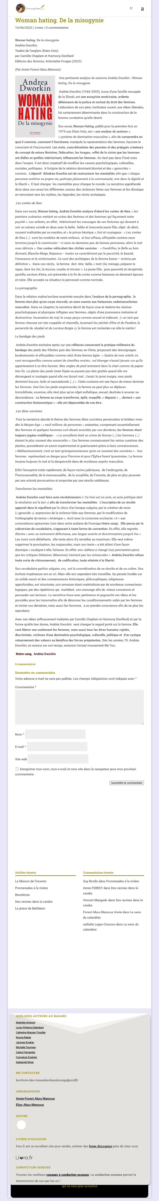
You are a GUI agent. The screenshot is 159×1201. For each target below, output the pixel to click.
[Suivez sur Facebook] (21, 1124)
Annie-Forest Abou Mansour (35, 1098)
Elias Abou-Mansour (30, 1105)
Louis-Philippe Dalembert (30, 1027)
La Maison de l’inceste (30, 881)
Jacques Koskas (25, 1042)
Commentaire (25, 687)
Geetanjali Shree (25, 1062)
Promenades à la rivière (31, 888)
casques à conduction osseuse (67, 1175)
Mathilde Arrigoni (25, 1022)
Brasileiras (22, 895)
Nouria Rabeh (23, 1037)
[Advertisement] (79, 834)
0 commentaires (57, 28)
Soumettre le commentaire (126, 782)
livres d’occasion (100, 1146)
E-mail (20, 747)
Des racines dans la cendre (33, 902)
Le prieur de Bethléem (30, 908)
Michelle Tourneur (26, 1047)
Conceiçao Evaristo (26, 1057)
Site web (21, 759)
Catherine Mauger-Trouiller (31, 1032)
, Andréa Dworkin (36, 654)
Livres (39, 28)
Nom (19, 734)
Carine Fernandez (25, 1052)
